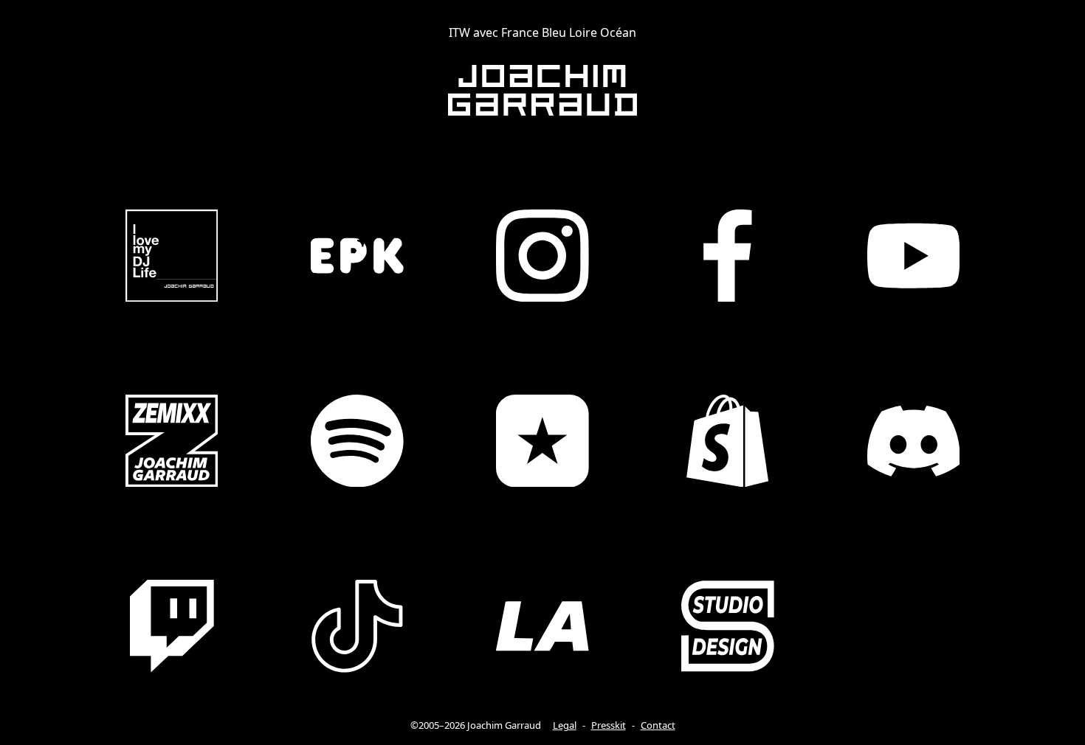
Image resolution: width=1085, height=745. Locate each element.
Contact (658, 725)
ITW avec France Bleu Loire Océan (542, 32)
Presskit (608, 725)
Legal (564, 725)
